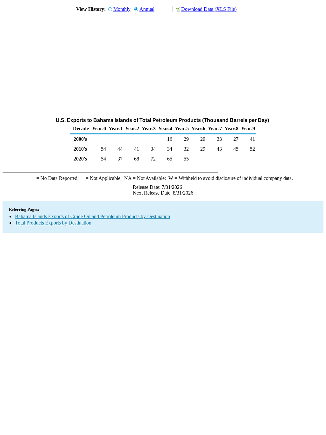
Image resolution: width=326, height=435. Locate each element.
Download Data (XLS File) (209, 9)
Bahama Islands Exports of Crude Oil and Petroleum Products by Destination (92, 216)
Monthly (122, 9)
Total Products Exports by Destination (53, 222)
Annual (146, 9)
